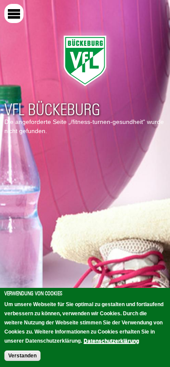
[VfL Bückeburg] (85, 88)
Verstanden (22, 356)
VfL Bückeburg (52, 109)
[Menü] (14, 13)
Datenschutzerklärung (111, 341)
